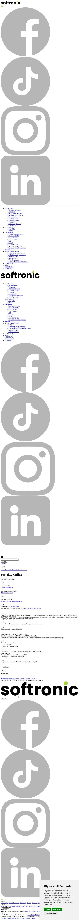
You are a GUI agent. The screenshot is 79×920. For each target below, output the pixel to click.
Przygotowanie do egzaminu (17, 248)
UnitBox (11, 292)
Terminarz (11, 212)
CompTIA (11, 229)
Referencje (23, 903)
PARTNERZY (9, 339)
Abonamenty (12, 225)
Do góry (3, 563)
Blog (39, 903)
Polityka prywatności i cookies (10, 678)
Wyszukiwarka (13, 285)
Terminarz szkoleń (39, 906)
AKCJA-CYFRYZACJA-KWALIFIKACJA (11, 601)
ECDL (10, 316)
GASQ (10, 243)
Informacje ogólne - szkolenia (10, 906)
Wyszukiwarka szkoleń (26, 906)
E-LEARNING (9, 227)
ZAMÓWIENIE (13, 297)
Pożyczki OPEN (13, 258)
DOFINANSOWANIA (12, 251)
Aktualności (15, 903)
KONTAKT (8, 268)
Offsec (10, 231)
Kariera (29, 903)
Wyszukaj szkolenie (14, 210)
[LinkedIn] (2, 677)
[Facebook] (1, 677)
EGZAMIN (8, 304)
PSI (9, 241)
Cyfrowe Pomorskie (7, 587)
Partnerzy (34, 903)
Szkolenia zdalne (13, 220)
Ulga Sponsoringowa (14, 260)
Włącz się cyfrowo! (7, 593)
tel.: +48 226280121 (32, 911)
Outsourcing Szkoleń (14, 224)
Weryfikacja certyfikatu (15, 215)
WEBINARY (9, 267)
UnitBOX (11, 222)
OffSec (10, 302)
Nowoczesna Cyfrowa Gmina (32, 608)
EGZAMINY (9, 232)
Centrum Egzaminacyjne (16, 234)
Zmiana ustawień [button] (51, 913)
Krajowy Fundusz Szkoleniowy (18, 262)
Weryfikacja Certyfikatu (15, 295)
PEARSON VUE (13, 236)
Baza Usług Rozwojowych (16, 253)
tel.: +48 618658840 (34, 915)
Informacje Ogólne (14, 217)
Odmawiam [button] (57, 909)
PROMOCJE (9, 263)
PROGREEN (15, 606)
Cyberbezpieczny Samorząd (17, 255)
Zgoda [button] (48, 909)
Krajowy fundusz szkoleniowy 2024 (19, 328)
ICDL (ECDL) (13, 218)
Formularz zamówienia (15, 213)
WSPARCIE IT (9, 249)
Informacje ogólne (6, 903)
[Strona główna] (10, 4)
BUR (10, 325)
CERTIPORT (12, 237)
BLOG (7, 265)
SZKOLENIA (9, 208)
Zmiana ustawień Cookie (27, 678)
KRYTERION (13, 239)
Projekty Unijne (13, 256)
